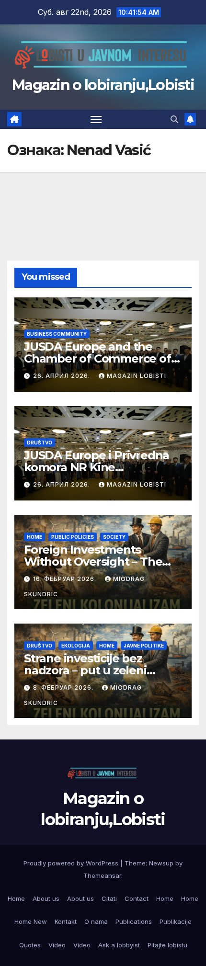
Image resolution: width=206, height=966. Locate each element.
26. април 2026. (62, 375)
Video (57, 945)
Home (16, 898)
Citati (109, 898)
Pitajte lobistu (167, 945)
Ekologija (75, 645)
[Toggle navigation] (96, 119)
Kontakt (66, 921)
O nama (96, 921)
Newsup (161, 863)
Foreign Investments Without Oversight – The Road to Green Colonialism (98, 561)
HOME (34, 537)
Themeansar (102, 875)
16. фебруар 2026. (65, 578)
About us (46, 898)
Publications (133, 921)
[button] (174, 119)
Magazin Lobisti (136, 375)
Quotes (30, 945)
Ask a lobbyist (119, 945)
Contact (137, 898)
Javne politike (144, 645)
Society (114, 537)
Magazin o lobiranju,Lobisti (103, 85)
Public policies (72, 537)
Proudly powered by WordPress (71, 863)
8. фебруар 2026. (64, 687)
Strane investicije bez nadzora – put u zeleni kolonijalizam (85, 670)
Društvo (39, 442)
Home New (30, 921)
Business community (57, 334)
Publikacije (176, 921)
